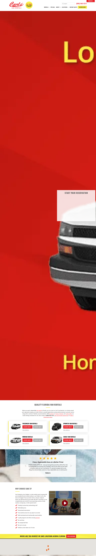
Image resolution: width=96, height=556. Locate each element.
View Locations (71, 538)
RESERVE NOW (27, 427)
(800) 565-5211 (81, 4)
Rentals (46, 7)
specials (38, 519)
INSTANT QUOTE (38, 427)
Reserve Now (82, 7)
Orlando (61, 414)
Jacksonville (69, 414)
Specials (53, 7)
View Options (25, 430)
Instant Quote (73, 7)
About (58, 7)
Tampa (57, 414)
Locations (64, 7)
